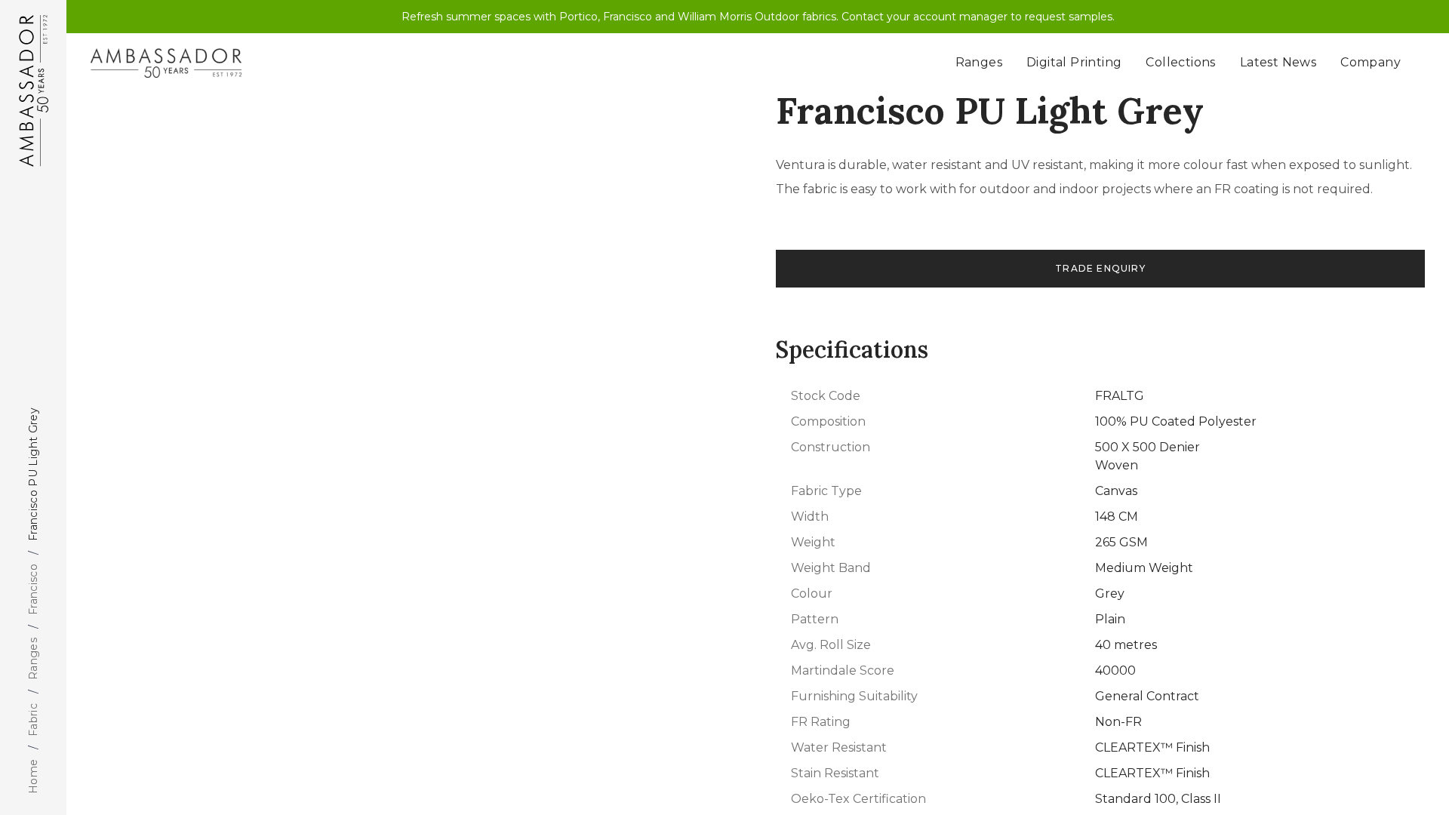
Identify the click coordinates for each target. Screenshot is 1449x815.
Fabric (33, 719)
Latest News (1278, 62)
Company (1370, 62)
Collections (1180, 62)
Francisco (33, 589)
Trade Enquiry (1100, 268)
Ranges (33, 659)
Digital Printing (1073, 62)
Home (33, 776)
